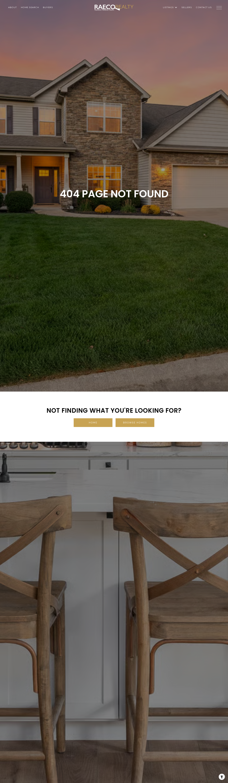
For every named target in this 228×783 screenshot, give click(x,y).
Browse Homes (135, 422)
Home (93, 422)
